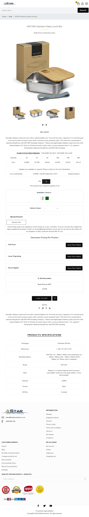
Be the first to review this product (44, 33)
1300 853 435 (10, 421)
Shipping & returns (52, 418)
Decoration (50, 434)
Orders (48, 450)
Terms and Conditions (53, 428)
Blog (3, 450)
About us (49, 431)
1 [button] (43, 125)
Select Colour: (35, 208)
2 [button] (46, 125)
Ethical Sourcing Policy (9, 466)
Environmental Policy (9, 463)
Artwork (49, 421)
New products (6, 460)
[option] (19, 113)
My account (50, 446)
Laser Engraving (14, 256)
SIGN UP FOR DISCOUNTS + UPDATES (16, 474)
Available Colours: (44, 193)
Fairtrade (5, 470)
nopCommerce (48, 511)
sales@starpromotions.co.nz (15, 417)
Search (83, 10)
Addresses (50, 453)
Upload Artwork (16, 217)
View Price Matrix (74, 245)
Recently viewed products (10, 453)
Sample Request (74, 174)
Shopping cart (51, 456)
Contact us (50, 438)
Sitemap (49, 414)
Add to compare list (54, 298)
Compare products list (9, 456)
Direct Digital (13, 268)
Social (44, 305)
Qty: (39, 181)
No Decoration (45, 278)
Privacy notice (51, 424)
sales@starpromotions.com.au (46, 229)
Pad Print (12, 245)
